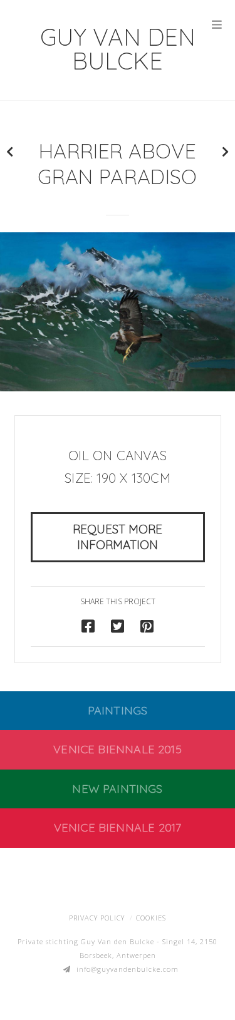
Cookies (151, 917)
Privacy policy (97, 917)
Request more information (117, 537)
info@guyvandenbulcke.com (127, 969)
